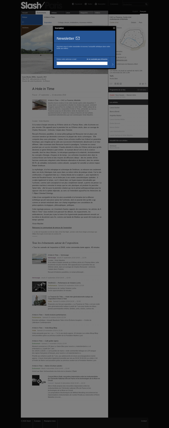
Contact (144, 421)
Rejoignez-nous (50, 421)
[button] (114, 28)
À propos (37, 421)
